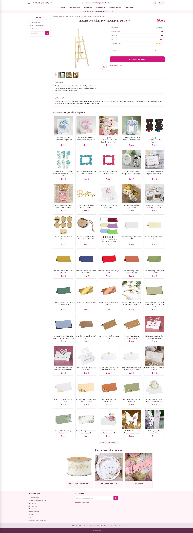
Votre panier (36, 22)
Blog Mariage (89, 525)
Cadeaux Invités (115, 8)
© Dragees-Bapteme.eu (96, 530)
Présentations (74, 8)
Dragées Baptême (58, 16)
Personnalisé (100, 8)
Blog (29, 517)
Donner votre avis (116, 65)
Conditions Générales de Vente (37, 500)
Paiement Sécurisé (34, 512)
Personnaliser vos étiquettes (37, 520)
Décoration (88, 8)
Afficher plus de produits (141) (108, 442)
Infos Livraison (32, 509)
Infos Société (32, 503)
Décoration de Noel (115, 525)
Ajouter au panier (138, 59)
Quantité (114, 51)
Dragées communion (102, 525)
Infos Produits (32, 506)
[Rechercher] (155, 3)
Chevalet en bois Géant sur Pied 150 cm (94, 16)
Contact (30, 514)
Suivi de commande (38, 25)
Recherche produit (38, 29)
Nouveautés (129, 8)
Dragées (62, 8)
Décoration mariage (77, 525)
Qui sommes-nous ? (34, 497)
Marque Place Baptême (73, 16)
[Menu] (29, 3)
